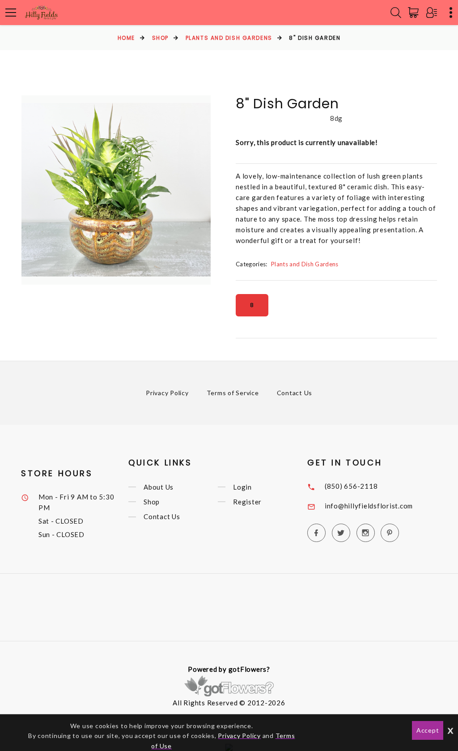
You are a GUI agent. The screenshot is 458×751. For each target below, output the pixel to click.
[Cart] (415, 12)
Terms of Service (233, 393)
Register (247, 502)
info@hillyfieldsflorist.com (369, 506)
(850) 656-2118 (351, 486)
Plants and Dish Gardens (229, 38)
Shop (160, 38)
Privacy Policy (167, 393)
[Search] (396, 12)
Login (242, 487)
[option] (116, 190)
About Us (159, 487)
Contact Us (295, 393)
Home (126, 38)
